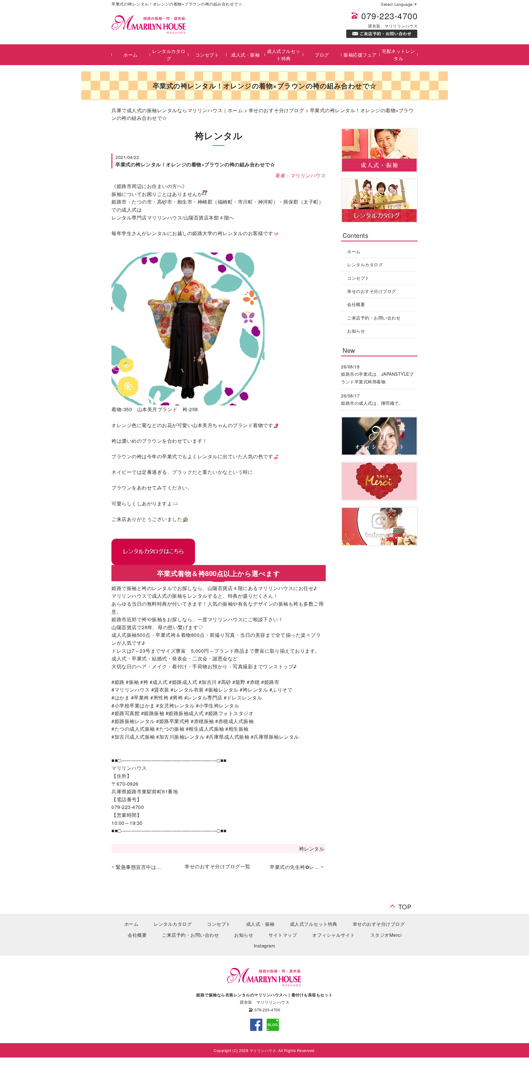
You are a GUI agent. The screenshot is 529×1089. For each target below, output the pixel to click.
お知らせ (356, 331)
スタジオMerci (386, 935)
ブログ (322, 54)
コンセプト (207, 54)
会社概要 (356, 304)
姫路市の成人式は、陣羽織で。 (372, 403)
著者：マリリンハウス (300, 175)
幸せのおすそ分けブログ (276, 110)
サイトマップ (282, 935)
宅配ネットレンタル (398, 54)
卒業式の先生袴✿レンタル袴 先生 (294, 866)
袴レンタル (312, 848)
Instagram (265, 945)
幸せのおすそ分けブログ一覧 (217, 866)
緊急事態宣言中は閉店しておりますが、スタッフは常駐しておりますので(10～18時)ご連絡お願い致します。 (140, 866)
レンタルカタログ (169, 54)
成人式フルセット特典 (283, 54)
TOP (405, 905)
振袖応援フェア (360, 54)
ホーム (130, 54)
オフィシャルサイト (333, 935)
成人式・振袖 (245, 54)
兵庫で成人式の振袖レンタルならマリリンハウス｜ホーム (177, 110)
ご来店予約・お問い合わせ (373, 318)
